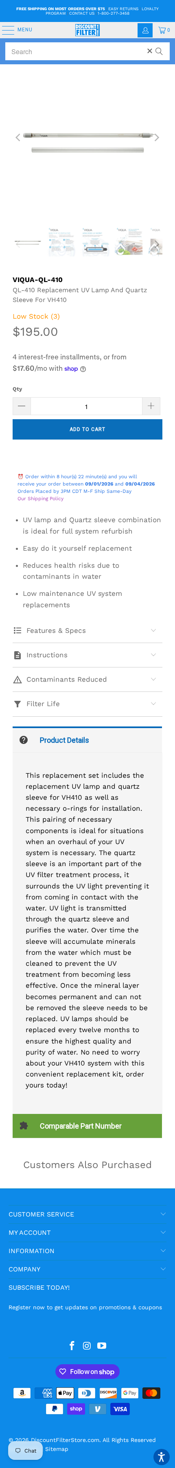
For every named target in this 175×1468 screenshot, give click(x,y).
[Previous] (18, 137)
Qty (17, 389)
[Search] (159, 48)
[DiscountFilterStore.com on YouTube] (102, 1346)
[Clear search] (150, 50)
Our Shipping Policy (40, 498)
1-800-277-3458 (113, 13)
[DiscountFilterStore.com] (87, 30)
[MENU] (4, 30)
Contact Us (81, 13)
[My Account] (145, 30)
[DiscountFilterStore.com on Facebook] (72, 1346)
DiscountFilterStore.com (65, 1440)
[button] (161, 1457)
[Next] (156, 137)
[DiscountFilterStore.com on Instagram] (87, 1346)
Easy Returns (123, 9)
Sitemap (56, 1449)
